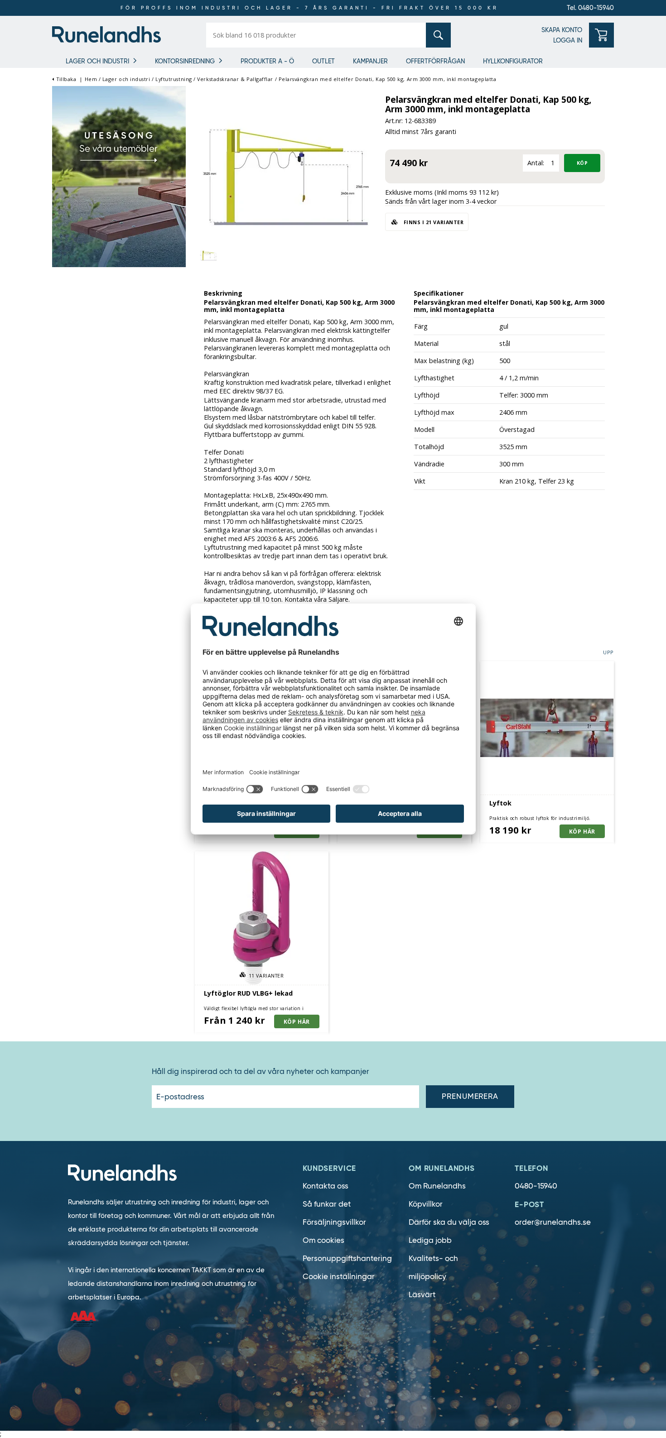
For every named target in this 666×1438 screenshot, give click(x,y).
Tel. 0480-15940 (590, 8)
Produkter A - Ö (267, 61)
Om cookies (323, 1240)
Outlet (323, 61)
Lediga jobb (430, 1240)
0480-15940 (536, 1186)
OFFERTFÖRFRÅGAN (435, 61)
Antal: (535, 162)
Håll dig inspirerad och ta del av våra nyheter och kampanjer (260, 1071)
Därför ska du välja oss (449, 1222)
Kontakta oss (325, 1186)
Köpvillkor (426, 1204)
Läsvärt (422, 1294)
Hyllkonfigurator (513, 61)
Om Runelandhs (437, 1186)
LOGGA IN (567, 40)
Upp (608, 652)
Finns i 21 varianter (432, 222)
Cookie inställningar (339, 1276)
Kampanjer (370, 61)
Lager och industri (97, 61)
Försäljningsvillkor (334, 1222)
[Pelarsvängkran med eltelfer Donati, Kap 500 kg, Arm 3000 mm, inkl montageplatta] (285, 178)
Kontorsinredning (185, 61)
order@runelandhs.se (553, 1222)
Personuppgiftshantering (347, 1258)
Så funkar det (327, 1204)
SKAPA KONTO (561, 30)
